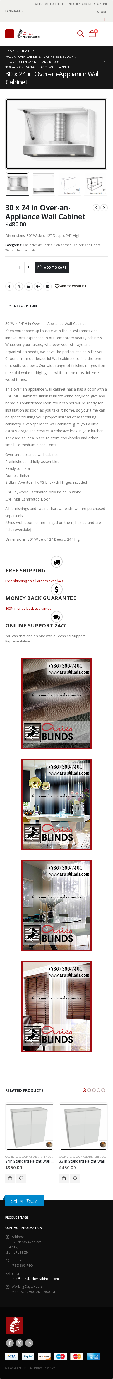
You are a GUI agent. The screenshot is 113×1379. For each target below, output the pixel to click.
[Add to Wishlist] (21, 1178)
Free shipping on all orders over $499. (35, 580)
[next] (104, 207)
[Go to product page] (29, 1127)
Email (47, 286)
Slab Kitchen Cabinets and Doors (77, 245)
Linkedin (29, 1343)
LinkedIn (28, 286)
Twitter (19, 286)
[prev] (96, 207)
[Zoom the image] (56, 660)
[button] (9, 33)
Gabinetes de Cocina (37, 245)
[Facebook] (104, 19)
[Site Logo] (30, 34)
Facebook (9, 286)
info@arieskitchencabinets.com (35, 1278)
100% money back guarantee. (28, 608)
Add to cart (55, 267)
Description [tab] (25, 305)
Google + (38, 286)
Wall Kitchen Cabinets (20, 250)
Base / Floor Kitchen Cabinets (77, 1156)
